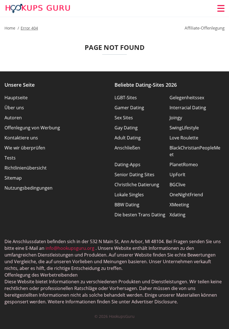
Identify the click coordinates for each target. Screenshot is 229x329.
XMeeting (179, 205)
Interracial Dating (188, 108)
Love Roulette (184, 138)
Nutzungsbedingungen (28, 188)
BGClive (177, 185)
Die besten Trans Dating (140, 215)
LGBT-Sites (126, 98)
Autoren (13, 118)
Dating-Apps (127, 164)
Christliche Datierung (137, 185)
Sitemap (13, 178)
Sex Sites (124, 118)
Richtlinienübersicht (25, 168)
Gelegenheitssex (187, 98)
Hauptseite (16, 98)
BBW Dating (127, 205)
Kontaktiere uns (21, 138)
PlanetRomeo (184, 164)
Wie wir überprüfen (24, 148)
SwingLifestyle (184, 128)
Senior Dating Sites (134, 174)
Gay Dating (126, 128)
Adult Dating (128, 138)
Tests (10, 158)
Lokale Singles (129, 195)
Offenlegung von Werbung (32, 128)
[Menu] (221, 8)
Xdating (177, 215)
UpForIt (177, 174)
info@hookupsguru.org (70, 248)
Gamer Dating (129, 108)
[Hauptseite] (37, 8)
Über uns (14, 108)
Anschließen (127, 148)
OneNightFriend (186, 195)
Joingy (176, 118)
